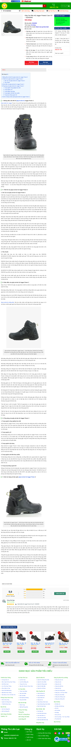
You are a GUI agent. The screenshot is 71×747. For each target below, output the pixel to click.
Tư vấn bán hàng (16, 1)
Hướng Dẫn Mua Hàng (44, 733)
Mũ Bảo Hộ (57, 704)
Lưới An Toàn (23, 679)
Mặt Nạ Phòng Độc (24, 707)
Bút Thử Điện (23, 695)
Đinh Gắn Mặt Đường (6, 690)
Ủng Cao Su (40, 699)
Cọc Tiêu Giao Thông (6, 686)
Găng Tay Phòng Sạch (60, 690)
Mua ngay (45, 62)
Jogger (10, 103)
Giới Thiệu (29, 731)
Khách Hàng (29, 734)
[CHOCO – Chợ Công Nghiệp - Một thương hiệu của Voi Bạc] (9, 5)
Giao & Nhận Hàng (43, 735)
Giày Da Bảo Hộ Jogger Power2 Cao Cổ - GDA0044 (28, 604)
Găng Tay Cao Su (59, 679)
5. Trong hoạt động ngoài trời (10, 95)
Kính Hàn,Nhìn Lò (41, 715)
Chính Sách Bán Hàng (44, 738)
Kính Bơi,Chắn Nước (42, 713)
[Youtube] (55, 733)
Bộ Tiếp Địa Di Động (24, 697)
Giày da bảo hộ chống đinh (7, 302)
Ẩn (7, 74)
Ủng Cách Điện (23, 699)
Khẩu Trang (22, 704)
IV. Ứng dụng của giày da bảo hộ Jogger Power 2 (13, 86)
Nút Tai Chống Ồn (6, 709)
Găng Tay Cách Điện (59, 694)
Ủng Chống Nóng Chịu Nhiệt (43, 704)
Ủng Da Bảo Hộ (40, 697)
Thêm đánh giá (60, 593)
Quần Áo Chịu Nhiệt (41, 681)
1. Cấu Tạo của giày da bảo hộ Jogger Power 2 (14, 80)
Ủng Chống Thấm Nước (42, 701)
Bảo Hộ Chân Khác (41, 706)
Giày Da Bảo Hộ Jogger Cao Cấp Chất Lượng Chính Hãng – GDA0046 (35, 644)
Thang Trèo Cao (23, 684)
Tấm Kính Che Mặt (41, 717)
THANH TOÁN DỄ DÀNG (60, 662)
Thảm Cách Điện (23, 691)
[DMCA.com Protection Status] (68, 733)
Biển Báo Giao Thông (6, 692)
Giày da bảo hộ (4, 103)
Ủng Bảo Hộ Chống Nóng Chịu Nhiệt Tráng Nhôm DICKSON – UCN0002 (7, 644)
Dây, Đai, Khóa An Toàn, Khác (26, 686)
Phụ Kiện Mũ (58, 718)
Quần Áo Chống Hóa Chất (43, 679)
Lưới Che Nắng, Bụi (24, 681)
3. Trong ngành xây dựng (9, 91)
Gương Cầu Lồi (5, 679)
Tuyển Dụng (29, 737)
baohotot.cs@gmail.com (11, 735)
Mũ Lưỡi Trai (58, 714)
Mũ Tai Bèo (57, 710)
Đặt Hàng (31, 62)
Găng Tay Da (58, 688)
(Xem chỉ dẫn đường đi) (60, 35)
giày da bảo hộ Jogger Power (27, 477)
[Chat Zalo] (68, 735)
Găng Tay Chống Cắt (59, 698)
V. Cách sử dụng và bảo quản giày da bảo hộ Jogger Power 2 (16, 96)
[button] (65, 6)
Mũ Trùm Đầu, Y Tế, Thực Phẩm (62, 716)
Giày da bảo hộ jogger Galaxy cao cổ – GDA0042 (63, 644)
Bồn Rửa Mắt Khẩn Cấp (42, 719)
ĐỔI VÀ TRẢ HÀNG (34, 662)
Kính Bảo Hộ (40, 711)
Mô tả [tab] (3, 69)
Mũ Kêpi (57, 712)
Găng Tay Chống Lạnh (60, 696)
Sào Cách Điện (23, 693)
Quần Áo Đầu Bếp (41, 686)
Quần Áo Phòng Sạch (42, 684)
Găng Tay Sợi (58, 681)
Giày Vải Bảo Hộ (41, 695)
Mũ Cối (56, 708)
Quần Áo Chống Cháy (7, 701)
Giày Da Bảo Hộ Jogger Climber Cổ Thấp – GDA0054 (21, 644)
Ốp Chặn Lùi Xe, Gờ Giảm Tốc (8, 694)
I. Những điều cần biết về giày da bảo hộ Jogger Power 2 (15, 77)
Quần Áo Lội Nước (41, 688)
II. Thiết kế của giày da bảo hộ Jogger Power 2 (12, 79)
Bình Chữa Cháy (5, 699)
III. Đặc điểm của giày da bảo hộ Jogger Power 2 (13, 84)
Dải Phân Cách (5, 684)
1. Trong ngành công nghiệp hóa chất (12, 87)
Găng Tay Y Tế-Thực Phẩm (61, 692)
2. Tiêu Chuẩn (6, 82)
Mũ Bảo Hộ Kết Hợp (59, 706)
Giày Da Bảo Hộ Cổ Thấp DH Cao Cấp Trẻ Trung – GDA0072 (49, 644)
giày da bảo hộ (21, 100)
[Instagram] (63, 733)
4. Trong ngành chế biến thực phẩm (11, 93)
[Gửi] (44, 5)
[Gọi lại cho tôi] (68, 738)
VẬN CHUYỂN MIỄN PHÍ (12, 662)
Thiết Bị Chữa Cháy (6, 704)
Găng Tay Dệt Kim (59, 686)
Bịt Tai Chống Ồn (5, 711)
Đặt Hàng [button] (7, 651)
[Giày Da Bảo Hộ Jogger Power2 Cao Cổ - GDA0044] (16, 604)
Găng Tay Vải (58, 684)
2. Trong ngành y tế (7, 89)
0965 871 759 (58, 49)
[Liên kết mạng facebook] (68, 741)
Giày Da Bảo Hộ (41, 693)
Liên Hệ (28, 740)
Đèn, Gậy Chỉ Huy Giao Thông (8, 681)
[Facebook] (59, 733)
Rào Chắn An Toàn (6, 688)
